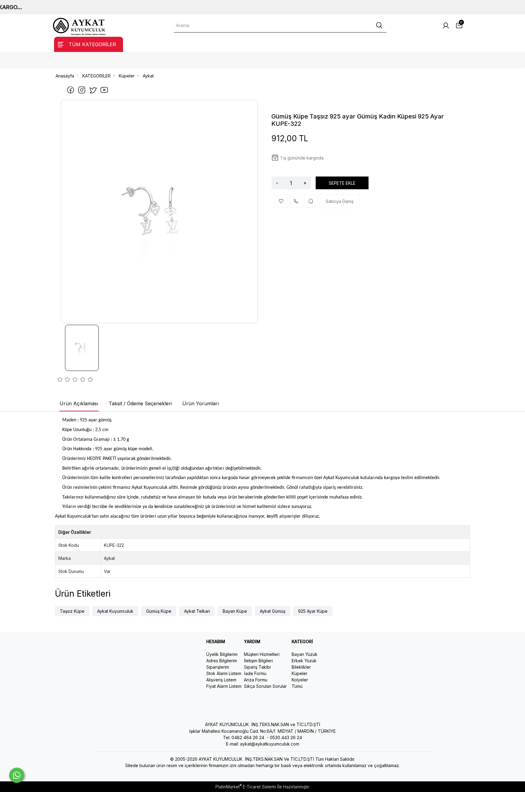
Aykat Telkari (197, 611)
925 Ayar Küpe (313, 611)
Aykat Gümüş (272, 611)
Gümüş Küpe (158, 611)
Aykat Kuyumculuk (115, 611)
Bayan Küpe (235, 611)
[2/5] (63, 380)
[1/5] (60, 380)
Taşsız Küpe (72, 611)
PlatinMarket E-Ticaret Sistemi (245, 786)
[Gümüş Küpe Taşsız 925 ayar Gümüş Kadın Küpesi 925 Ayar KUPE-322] (159, 212)
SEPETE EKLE (342, 183)
